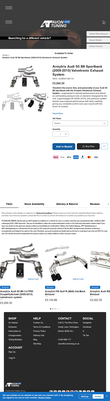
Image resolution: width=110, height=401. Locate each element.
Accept (98, 396)
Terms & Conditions (41, 327)
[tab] (9, 204)
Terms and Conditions (44, 213)
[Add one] (66, 134)
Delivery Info (38, 335)
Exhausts (12, 327)
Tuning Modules (15, 339)
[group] (55, 273)
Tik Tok (86, 335)
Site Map (37, 344)
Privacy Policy (39, 331)
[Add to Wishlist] (104, 146)
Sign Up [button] (11, 352)
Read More (57, 113)
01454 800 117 (64, 339)
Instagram (87, 322)
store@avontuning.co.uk (68, 344)
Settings (85, 396)
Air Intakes (13, 322)
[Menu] (9, 7)
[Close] (106, 396)
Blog (35, 339)
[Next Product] (106, 262)
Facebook (87, 327)
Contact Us (38, 322)
